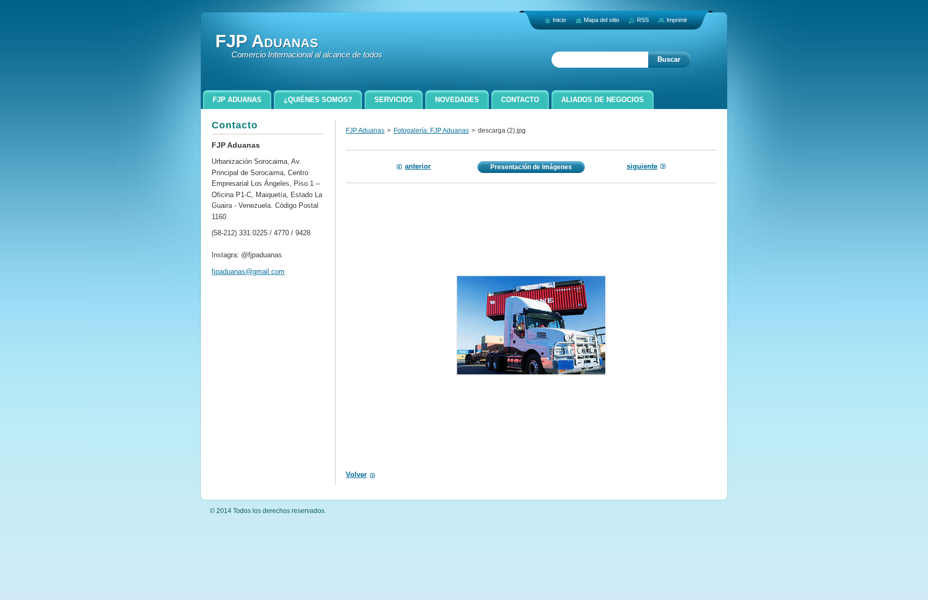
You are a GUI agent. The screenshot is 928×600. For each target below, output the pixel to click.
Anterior (418, 166)
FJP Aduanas (365, 130)
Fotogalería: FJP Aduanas (431, 130)
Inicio (559, 20)
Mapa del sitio (601, 20)
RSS (643, 20)
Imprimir (676, 20)
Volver (356, 475)
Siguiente (642, 166)
